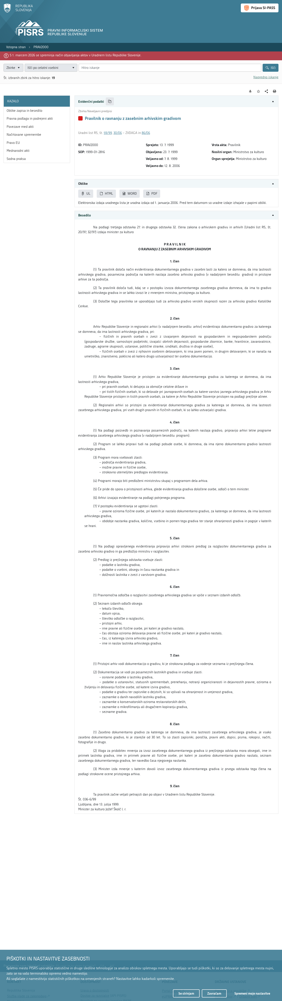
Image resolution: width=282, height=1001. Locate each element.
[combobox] (51, 68)
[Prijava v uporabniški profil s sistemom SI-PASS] (259, 8)
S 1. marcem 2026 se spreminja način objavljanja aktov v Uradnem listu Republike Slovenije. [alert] (75, 55)
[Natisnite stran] (275, 91)
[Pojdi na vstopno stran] (18, 12)
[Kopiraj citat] (110, 101)
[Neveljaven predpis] (80, 118)
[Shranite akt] (258, 91)
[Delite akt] (266, 91)
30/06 (117, 133)
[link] (16, 47)
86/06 (146, 133)
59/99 (108, 133)
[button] (176, 101)
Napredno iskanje (265, 77)
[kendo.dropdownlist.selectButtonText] (73, 68)
